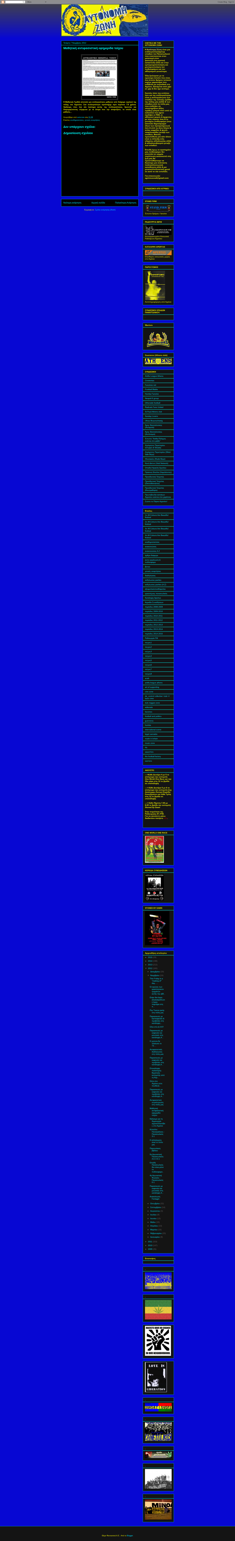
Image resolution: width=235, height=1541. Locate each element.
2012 (150, 968)
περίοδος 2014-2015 (154, 634)
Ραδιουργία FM (151, 638)
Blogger (130, 1536)
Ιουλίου (153, 1215)
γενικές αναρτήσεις (92, 120)
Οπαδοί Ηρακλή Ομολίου (155, 468)
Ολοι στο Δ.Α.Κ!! (157, 1027)
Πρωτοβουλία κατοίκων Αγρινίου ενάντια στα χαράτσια (158, 496)
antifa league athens (154, 683)
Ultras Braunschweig (154, 421)
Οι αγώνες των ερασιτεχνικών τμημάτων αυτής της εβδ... (157, 990)
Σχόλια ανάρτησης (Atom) (105, 210)
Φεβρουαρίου (156, 1233)
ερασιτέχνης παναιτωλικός (156, 593)
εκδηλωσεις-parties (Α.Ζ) (155, 584)
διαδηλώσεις (150, 575)
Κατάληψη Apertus (153, 598)
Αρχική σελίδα (98, 203)
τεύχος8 (148, 674)
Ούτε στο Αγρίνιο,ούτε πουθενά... (156, 1083)
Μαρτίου (154, 1230)
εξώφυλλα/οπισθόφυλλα (155, 589)
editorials (149, 707)
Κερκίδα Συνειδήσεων (154, 602)
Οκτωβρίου (155, 1203)
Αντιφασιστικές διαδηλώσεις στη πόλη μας (157, 1051)
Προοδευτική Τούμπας (154, 477)
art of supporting (152, 687)
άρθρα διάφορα (151, 555)
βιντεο (147, 567)
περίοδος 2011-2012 (154, 620)
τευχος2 (148, 647)
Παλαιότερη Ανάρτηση (125, 203)
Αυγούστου (155, 1211)
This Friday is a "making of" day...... (156, 980)
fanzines (148, 712)
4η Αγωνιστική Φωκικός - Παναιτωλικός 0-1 (156, 1178)
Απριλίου (154, 1226)
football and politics (153, 716)
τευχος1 (148, 642)
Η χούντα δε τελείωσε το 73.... (156, 1043)
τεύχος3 (148, 651)
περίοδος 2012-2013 (154, 625)
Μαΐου (153, 1222)
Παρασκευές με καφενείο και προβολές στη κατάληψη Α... (157, 1061)
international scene (153, 730)
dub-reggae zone (152, 703)
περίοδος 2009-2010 (154, 611)
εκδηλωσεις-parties (153, 580)
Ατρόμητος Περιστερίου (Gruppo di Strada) (155, 446)
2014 (150, 961)
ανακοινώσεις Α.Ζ (152, 551)
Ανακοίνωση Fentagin (155, 1197)
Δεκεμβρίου (155, 971)
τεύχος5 (148, 660)
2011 (150, 1242)
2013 (150, 965)
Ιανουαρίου (155, 1237)
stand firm (149, 752)
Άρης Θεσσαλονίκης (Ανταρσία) (153, 426)
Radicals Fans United (154, 407)
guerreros (149, 721)
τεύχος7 (148, 669)
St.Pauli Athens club (153, 412)
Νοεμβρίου (155, 975)
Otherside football (152, 403)
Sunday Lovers (151, 416)
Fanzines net (150, 385)
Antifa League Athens (154, 376)
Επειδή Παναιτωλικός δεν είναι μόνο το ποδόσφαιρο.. (157, 1167)
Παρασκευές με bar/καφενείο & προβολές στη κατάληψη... (157, 1019)
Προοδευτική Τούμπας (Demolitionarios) (154, 482)
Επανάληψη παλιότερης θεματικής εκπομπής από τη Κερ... (157, 1073)
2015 (150, 957)
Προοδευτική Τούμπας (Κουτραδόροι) (154, 489)
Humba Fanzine (152, 394)
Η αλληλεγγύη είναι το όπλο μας (156, 1142)
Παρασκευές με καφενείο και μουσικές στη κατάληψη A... (157, 1033)
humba (148, 725)
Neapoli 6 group (152, 398)
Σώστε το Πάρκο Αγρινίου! (156, 501)
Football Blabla (151, 389)
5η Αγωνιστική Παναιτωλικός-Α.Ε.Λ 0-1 (157, 1156)
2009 (150, 1249)
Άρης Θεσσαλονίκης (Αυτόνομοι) (153, 433)
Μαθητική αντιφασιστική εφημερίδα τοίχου (156, 1111)
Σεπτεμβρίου (156, 1207)
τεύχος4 (148, 656)
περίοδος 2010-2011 (154, 616)
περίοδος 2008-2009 (154, 607)
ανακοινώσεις (150, 546)
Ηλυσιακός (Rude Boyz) (155, 459)
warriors (148, 761)
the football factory (153, 756)
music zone (150, 743)
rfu (146, 747)
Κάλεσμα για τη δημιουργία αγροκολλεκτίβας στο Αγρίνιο (157, 1122)
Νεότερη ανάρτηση (72, 203)
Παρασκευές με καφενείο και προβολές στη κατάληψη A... (157, 1092)
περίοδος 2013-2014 (154, 629)
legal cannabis (151, 734)
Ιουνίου (153, 1218)
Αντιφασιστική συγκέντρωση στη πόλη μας (157, 1102)
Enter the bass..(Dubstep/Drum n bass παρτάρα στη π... (157, 1002)
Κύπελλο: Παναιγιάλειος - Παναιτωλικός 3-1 (157, 1132)
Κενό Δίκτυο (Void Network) (156, 463)
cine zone (149, 692)
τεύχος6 (148, 665)
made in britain (151, 738)
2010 (150, 1245)
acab (147, 678)
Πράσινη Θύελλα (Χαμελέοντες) (158, 472)
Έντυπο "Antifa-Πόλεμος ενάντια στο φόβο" (155, 440)
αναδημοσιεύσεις (77, 120)
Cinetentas (149, 380)
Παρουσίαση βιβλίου (155, 1149)
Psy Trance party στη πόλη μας (157, 1011)
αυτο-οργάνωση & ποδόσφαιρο (152, 561)
